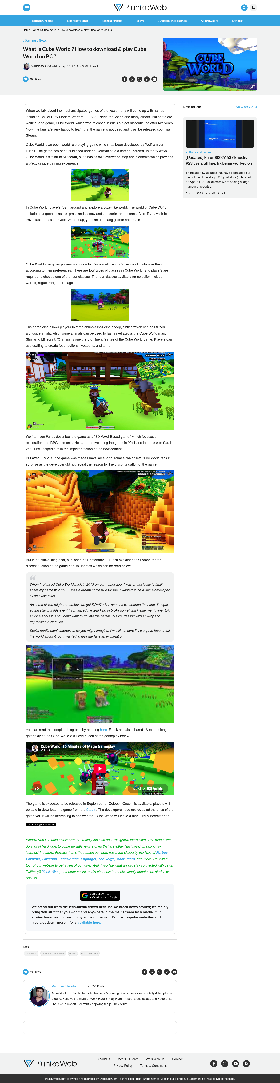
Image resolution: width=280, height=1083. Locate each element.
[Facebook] (213, 1063)
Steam (91, 809)
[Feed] (246, 1063)
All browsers (209, 20)
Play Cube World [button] (89, 953)
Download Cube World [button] (53, 953)
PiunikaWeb (50, 871)
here (103, 729)
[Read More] (220, 134)
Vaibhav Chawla (44, 66)
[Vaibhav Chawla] (38, 996)
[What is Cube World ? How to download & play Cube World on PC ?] (210, 64)
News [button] (43, 40)
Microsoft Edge (77, 20)
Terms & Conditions (153, 1066)
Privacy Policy (123, 1066)
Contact (177, 1059)
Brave (140, 20)
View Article (244, 107)
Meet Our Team (128, 1059)
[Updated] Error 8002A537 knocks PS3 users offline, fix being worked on (219, 160)
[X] (224, 1063)
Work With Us (155, 1059)
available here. (89, 922)
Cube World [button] (31, 953)
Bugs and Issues (200, 152)
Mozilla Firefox (112, 20)
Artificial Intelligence (172, 20)
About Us (104, 1059)
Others (237, 20)
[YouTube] (235, 1063)
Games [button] (73, 953)
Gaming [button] (30, 40)
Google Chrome (42, 20)
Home (26, 30)
